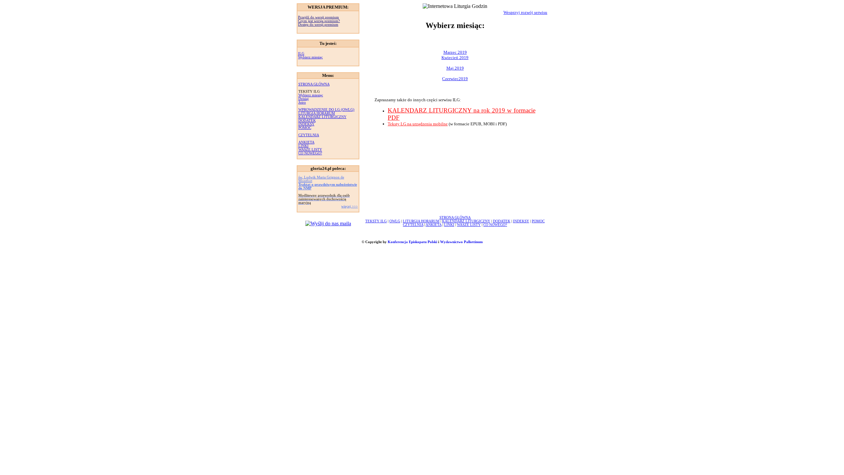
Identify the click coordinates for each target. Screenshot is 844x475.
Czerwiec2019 (455, 78)
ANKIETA (306, 142)
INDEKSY (306, 124)
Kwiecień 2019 (454, 57)
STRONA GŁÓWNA (314, 84)
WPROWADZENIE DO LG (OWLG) (326, 109)
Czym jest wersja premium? (319, 21)
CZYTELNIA (308, 135)
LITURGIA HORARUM (316, 113)
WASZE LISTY (310, 149)
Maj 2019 (455, 68)
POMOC (304, 128)
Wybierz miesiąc (310, 57)
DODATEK (307, 120)
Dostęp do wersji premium (318, 24)
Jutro (302, 102)
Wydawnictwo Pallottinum (461, 242)
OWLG (394, 221)
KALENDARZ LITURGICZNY (322, 117)
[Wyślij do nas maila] (328, 223)
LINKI (303, 146)
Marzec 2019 (455, 52)
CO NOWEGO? (310, 153)
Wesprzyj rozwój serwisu (525, 12)
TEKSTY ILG (376, 221)
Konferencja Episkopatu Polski (412, 242)
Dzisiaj (303, 99)
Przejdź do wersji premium (318, 17)
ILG (301, 53)
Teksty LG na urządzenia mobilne (418, 123)
